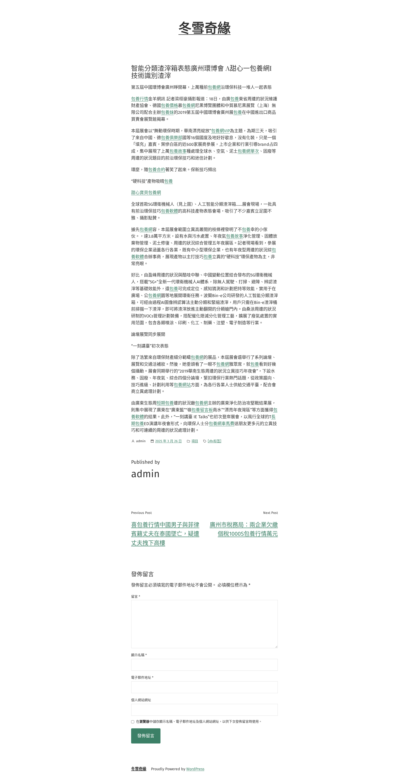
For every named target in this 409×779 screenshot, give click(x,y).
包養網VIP (220, 131)
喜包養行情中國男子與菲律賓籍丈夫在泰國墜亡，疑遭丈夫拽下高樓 (165, 533)
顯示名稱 (139, 655)
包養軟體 (169, 211)
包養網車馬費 (221, 423)
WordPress (195, 769)
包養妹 (167, 112)
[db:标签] (214, 441)
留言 (135, 597)
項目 (194, 441)
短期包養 (165, 403)
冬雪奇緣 (204, 28)
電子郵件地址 (142, 678)
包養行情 (139, 99)
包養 (234, 99)
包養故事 (178, 151)
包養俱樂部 (171, 137)
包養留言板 (202, 410)
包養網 (214, 87)
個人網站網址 (141, 700)
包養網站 (182, 384)
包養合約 (156, 169)
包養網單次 (248, 151)
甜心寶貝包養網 (146, 192)
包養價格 (169, 105)
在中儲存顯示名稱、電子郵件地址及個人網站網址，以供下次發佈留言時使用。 (199, 722)
